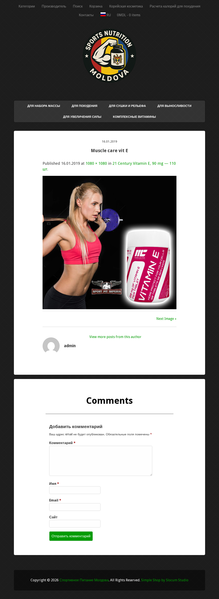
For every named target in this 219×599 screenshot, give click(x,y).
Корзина (95, 6)
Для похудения (84, 106)
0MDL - (128, 15)
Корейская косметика (126, 6)
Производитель (54, 6)
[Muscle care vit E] (109, 308)
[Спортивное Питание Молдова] (109, 81)
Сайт (53, 517)
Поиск (78, 6)
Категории (27, 6)
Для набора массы (43, 106)
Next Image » (166, 319)
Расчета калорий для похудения (175, 6)
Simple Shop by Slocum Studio (164, 580)
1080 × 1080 (96, 163)
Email (55, 500)
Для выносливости (174, 106)
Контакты (86, 15)
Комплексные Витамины (134, 116)
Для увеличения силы (82, 116)
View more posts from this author (115, 337)
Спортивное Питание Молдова (84, 580)
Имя (54, 484)
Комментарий (62, 443)
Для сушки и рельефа (127, 106)
